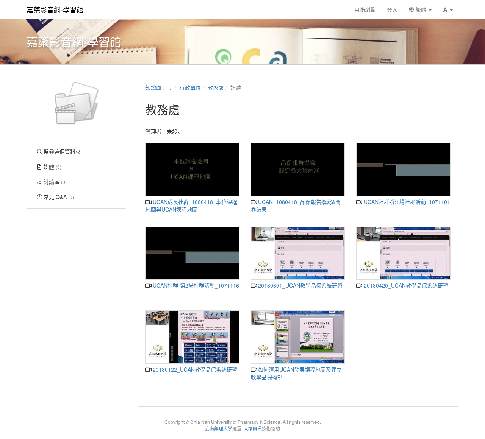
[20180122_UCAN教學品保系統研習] (192, 337)
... (170, 87)
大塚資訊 (253, 428)
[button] (447, 9)
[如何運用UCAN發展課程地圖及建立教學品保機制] (298, 337)
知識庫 (153, 87)
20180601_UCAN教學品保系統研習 (300, 285)
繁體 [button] (421, 9)
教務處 (216, 87)
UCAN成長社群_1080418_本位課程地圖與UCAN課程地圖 (191, 205)
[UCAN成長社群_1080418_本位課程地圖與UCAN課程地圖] (192, 169)
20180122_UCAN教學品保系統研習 (194, 369)
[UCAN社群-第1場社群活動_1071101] (403, 169)
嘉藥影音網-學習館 (55, 9)
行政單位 (190, 87)
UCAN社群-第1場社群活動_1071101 (406, 201)
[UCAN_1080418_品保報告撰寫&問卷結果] (298, 169)
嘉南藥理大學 (218, 428)
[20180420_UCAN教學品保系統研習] (403, 253)
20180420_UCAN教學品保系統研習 (405, 285)
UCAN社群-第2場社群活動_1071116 (195, 285)
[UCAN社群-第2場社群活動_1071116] (192, 253)
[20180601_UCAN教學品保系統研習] (298, 253)
